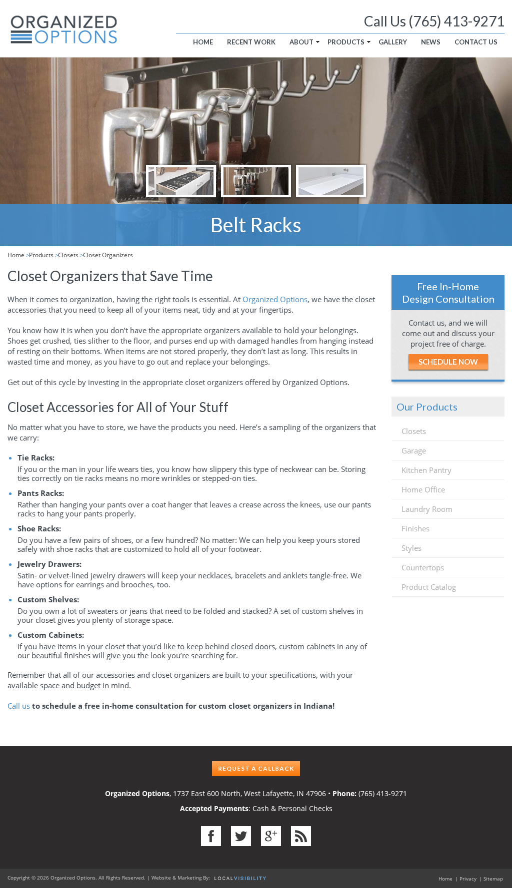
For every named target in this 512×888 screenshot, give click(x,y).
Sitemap (493, 878)
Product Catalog (429, 587)
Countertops (423, 567)
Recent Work (251, 42)
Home (203, 42)
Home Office (423, 489)
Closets (68, 255)
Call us (19, 706)
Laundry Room (427, 509)
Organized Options (275, 299)
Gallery (392, 42)
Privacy (468, 878)
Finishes (416, 528)
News (430, 42)
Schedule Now (448, 361)
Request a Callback (256, 768)
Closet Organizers (108, 255)
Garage (414, 450)
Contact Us (476, 42)
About (302, 42)
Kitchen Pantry (427, 470)
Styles (412, 548)
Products (346, 42)
